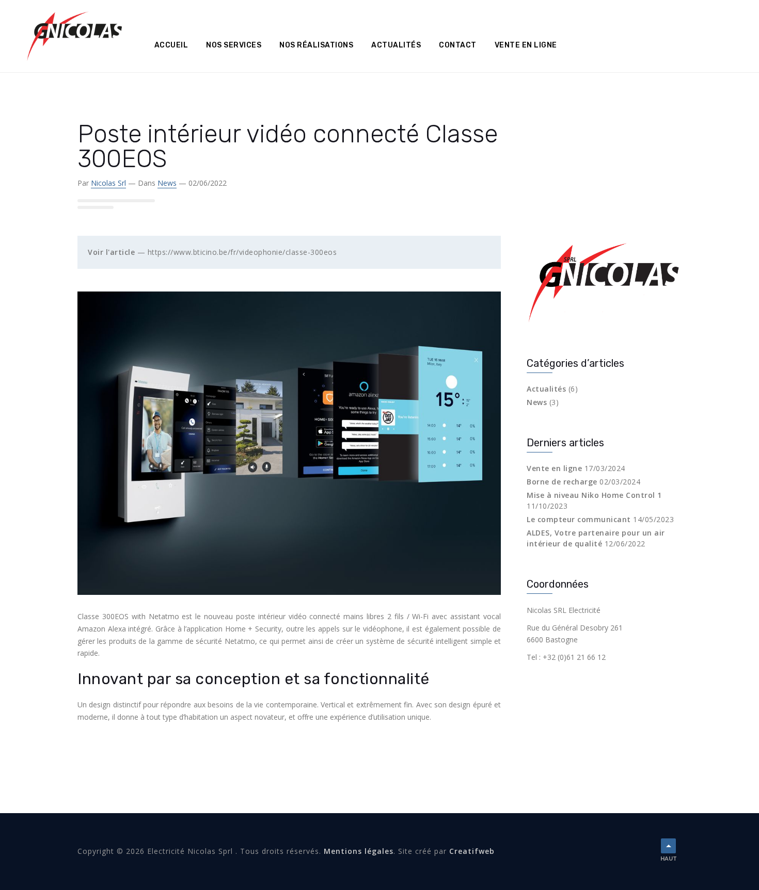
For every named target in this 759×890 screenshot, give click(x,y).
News (167, 183)
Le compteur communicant (579, 519)
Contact (458, 45)
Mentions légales (358, 851)
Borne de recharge (562, 482)
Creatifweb (472, 851)
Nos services (233, 45)
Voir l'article (111, 252)
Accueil (171, 45)
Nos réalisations (316, 45)
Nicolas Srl (108, 183)
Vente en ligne (526, 45)
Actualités (396, 45)
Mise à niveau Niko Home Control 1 (594, 495)
